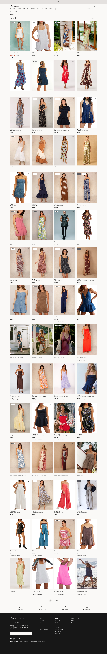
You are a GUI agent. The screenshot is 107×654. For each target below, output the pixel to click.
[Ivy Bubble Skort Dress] (20, 36)
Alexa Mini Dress (13, 205)
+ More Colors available (59, 321)
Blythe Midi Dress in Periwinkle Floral (60, 396)
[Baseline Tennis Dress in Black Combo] (42, 418)
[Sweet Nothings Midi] (20, 75)
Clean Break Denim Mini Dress (82, 130)
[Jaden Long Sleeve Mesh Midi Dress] (20, 339)
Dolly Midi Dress (57, 168)
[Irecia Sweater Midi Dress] (64, 75)
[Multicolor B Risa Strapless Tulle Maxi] (64, 457)
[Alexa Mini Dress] (20, 187)
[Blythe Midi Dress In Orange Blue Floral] (42, 378)
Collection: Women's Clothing (35, 641)
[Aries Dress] (20, 150)
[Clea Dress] (87, 75)
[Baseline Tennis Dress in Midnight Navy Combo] (87, 378)
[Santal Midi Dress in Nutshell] (20, 378)
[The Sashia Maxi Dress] (42, 150)
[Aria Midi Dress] (42, 187)
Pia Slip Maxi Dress (13, 280)
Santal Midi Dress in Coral (81, 357)
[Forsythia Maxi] (87, 225)
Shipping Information (59, 627)
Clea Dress (79, 93)
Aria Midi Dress (35, 205)
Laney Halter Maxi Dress (58, 205)
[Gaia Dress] (87, 36)
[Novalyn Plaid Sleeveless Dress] (20, 112)
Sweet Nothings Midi (14, 93)
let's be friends (65, 609)
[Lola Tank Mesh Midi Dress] (42, 339)
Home (11, 11)
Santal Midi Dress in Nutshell (15, 396)
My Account (57, 620)
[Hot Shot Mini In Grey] (42, 36)
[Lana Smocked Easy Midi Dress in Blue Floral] (20, 457)
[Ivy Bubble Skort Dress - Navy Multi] (12, 57)
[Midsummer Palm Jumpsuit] (87, 150)
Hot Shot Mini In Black (14, 552)
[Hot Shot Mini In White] (42, 573)
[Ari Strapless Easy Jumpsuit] (42, 112)
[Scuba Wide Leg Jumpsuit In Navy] (64, 300)
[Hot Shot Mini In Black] (20, 534)
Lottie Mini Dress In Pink (14, 243)
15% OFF (43, 641)
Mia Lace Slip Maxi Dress (59, 357)
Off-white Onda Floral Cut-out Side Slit (39, 475)
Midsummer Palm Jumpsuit (82, 168)
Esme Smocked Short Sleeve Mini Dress (61, 130)
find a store (20, 609)
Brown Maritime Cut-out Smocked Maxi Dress (85, 280)
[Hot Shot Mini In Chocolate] (87, 534)
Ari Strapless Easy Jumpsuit (37, 130)
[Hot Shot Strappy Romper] (87, 457)
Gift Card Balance (58, 633)
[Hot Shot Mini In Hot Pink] (64, 573)
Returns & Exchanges (59, 629)
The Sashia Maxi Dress (36, 168)
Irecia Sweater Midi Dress (59, 93)
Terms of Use (41, 627)
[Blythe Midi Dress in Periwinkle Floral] (64, 378)
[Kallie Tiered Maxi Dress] (20, 418)
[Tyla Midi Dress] (20, 573)
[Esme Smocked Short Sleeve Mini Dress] (64, 112)
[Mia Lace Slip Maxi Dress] (64, 339)
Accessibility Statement (43, 629)
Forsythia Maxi (79, 243)
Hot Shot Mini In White (36, 591)
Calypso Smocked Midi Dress (37, 280)
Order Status (57, 622)
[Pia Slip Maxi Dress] (20, 262)
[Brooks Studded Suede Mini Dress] (42, 300)
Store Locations (74, 622)
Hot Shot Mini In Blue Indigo (82, 591)
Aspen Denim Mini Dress (36, 93)
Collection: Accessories (23, 641)
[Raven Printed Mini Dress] (87, 418)
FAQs (40, 622)
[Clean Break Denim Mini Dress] (87, 112)
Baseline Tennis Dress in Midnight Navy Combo (85, 396)
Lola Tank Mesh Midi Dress (37, 357)
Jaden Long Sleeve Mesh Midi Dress (16, 357)
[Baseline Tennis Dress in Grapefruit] (64, 418)
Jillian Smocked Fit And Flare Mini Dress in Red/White (64, 552)
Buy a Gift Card (58, 631)
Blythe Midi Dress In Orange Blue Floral (39, 396)
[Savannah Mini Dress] (64, 262)
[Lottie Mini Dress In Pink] (20, 225)
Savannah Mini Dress (58, 280)
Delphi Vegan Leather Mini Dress (60, 243)
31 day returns (42, 609)
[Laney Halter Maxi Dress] (64, 187)
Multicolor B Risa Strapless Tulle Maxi (61, 475)
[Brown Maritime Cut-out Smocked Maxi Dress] (87, 262)
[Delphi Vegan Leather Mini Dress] (64, 225)
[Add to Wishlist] (28, 22)
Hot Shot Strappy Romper (81, 475)
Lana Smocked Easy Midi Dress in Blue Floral (18, 475)
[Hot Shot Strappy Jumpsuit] (20, 495)
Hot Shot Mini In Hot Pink (58, 591)
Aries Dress (12, 168)
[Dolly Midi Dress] (64, 150)
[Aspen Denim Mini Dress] (42, 75)
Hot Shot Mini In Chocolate (82, 552)
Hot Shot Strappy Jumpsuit (15, 512)
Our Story (73, 620)
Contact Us (41, 620)
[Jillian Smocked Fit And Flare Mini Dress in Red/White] (64, 534)
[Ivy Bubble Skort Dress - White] (10, 57)
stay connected (86, 609)
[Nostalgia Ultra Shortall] (87, 300)
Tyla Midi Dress (12, 591)
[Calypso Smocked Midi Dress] (42, 262)
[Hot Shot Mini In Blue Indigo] (87, 573)
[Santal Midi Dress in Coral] (87, 339)
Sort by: (88, 18)
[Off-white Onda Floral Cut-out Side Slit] (42, 457)
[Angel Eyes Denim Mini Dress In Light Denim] (20, 300)
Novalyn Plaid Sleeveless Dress (15, 130)
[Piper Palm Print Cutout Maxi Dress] (64, 36)
